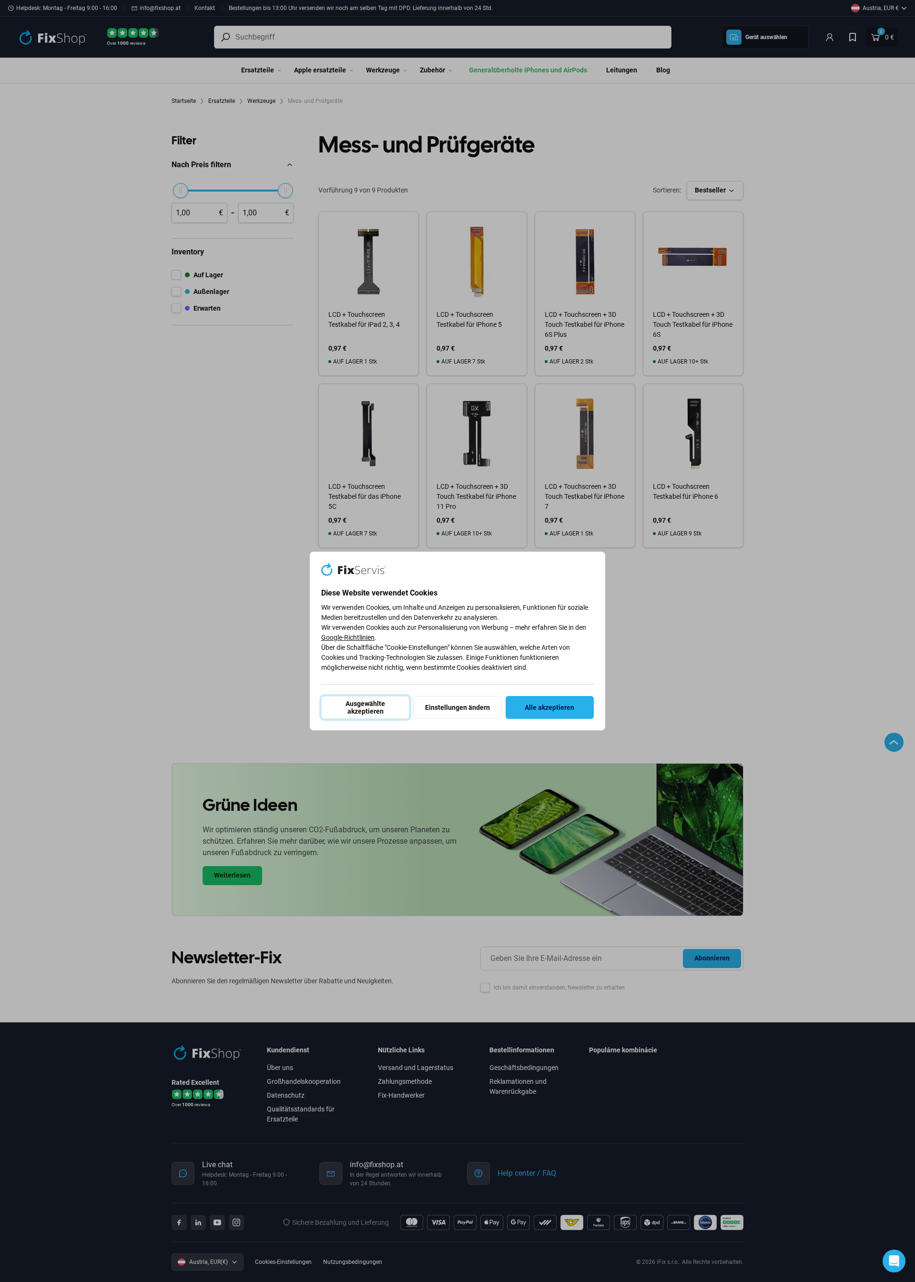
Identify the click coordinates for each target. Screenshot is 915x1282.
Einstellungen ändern (457, 707)
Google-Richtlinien (348, 637)
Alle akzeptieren (549, 707)
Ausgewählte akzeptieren (365, 707)
